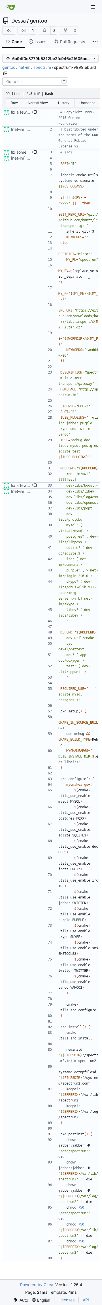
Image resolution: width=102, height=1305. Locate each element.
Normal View (38, 103)
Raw (14, 103)
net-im (24, 67)
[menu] (20, 1300)
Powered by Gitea (36, 1284)
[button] (34, 112)
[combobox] (35, 81)
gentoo (38, 21)
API (86, 1299)
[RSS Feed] (8, 30)
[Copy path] (5, 73)
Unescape (87, 103)
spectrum (42, 67)
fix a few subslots (27, 112)
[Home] (11, 7)
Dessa (18, 21)
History (63, 103)
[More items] (95, 42)
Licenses (66, 1299)
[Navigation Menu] (93, 7)
